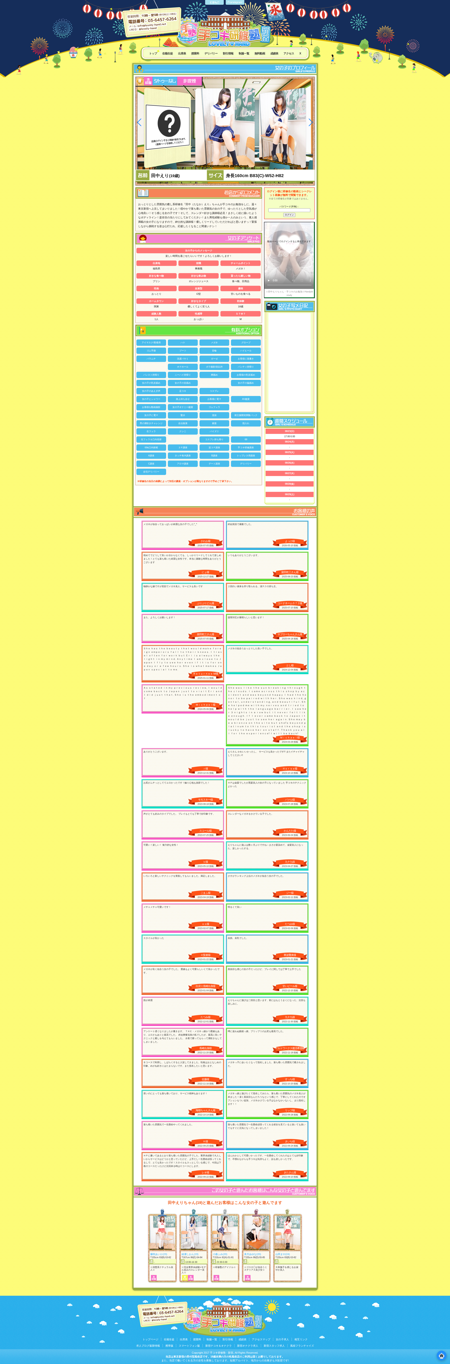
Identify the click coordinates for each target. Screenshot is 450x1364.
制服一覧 (244, 53)
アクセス (289, 53)
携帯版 (169, 1345)
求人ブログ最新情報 (148, 1345)
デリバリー (211, 53)
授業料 (195, 53)
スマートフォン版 (189, 1345)
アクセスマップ (261, 1339)
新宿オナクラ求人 (247, 1345)
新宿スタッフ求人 (274, 1345)
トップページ (150, 1339)
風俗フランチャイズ (302, 1345)
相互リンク (301, 1339)
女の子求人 (282, 1339)
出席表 (182, 53)
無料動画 (260, 53)
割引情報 (228, 53)
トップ (153, 53)
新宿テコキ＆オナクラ (218, 1345)
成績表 (274, 53)
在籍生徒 (167, 53)
